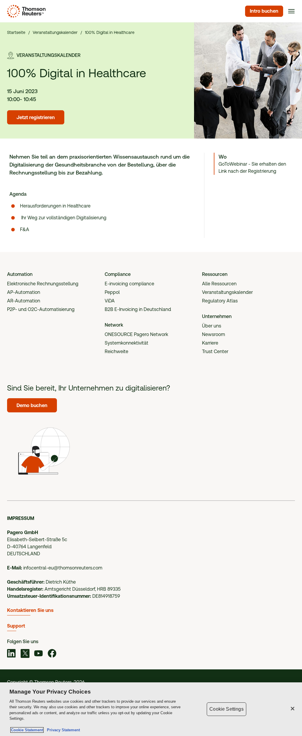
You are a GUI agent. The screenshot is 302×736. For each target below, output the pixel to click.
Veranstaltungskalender (227, 292)
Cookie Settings (226, 709)
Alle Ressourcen (219, 284)
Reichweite (116, 351)
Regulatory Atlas (220, 301)
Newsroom (213, 334)
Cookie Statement (27, 730)
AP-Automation (23, 292)
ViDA (110, 301)
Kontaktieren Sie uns (30, 610)
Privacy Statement (62, 730)
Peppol (112, 292)
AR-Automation (23, 301)
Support (16, 626)
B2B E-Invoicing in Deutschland (138, 309)
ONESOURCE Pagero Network (136, 334)
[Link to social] (11, 654)
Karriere (210, 343)
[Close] (292, 708)
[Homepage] (25, 11)
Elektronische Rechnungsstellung (42, 284)
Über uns (211, 326)
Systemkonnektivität (126, 343)
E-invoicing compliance (129, 284)
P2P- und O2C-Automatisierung (41, 309)
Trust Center (215, 351)
